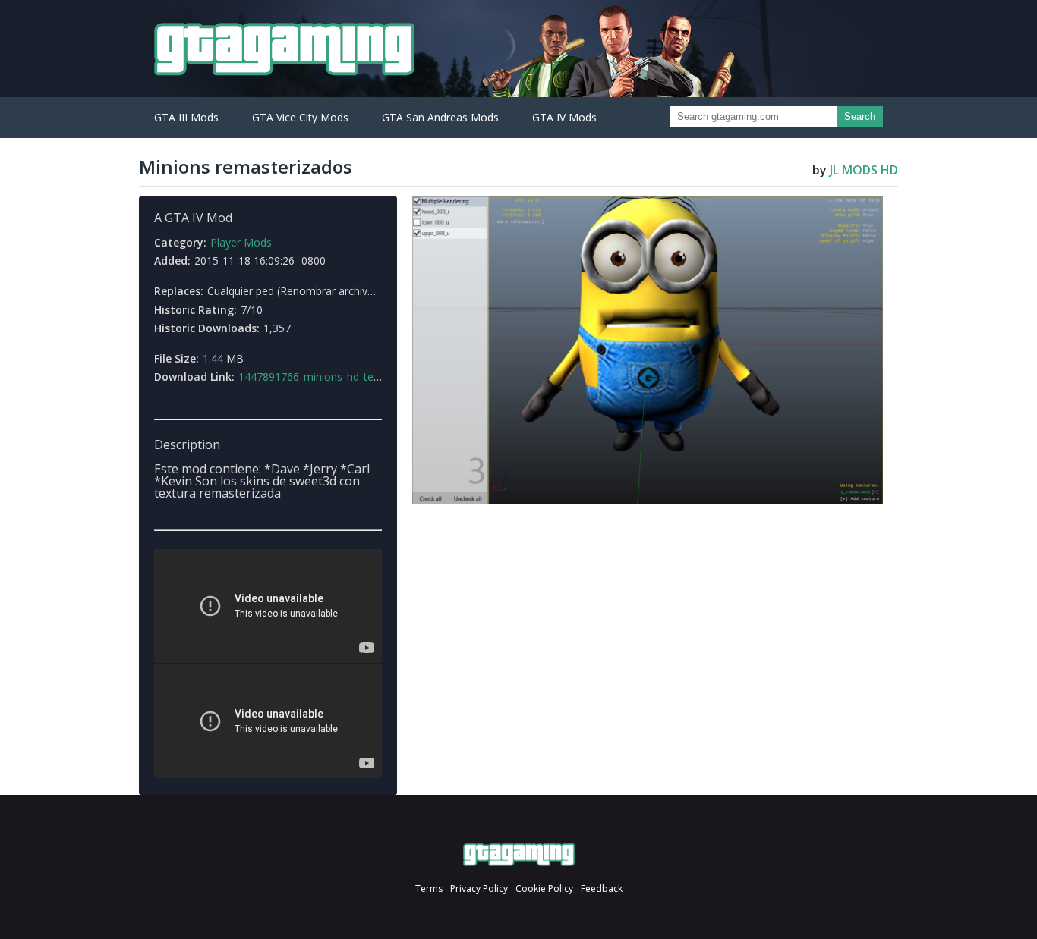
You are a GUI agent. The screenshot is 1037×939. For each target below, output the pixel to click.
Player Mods (241, 242)
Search (859, 116)
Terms (429, 888)
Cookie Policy (544, 888)
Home (518, 854)
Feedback (602, 888)
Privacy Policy (479, 888)
